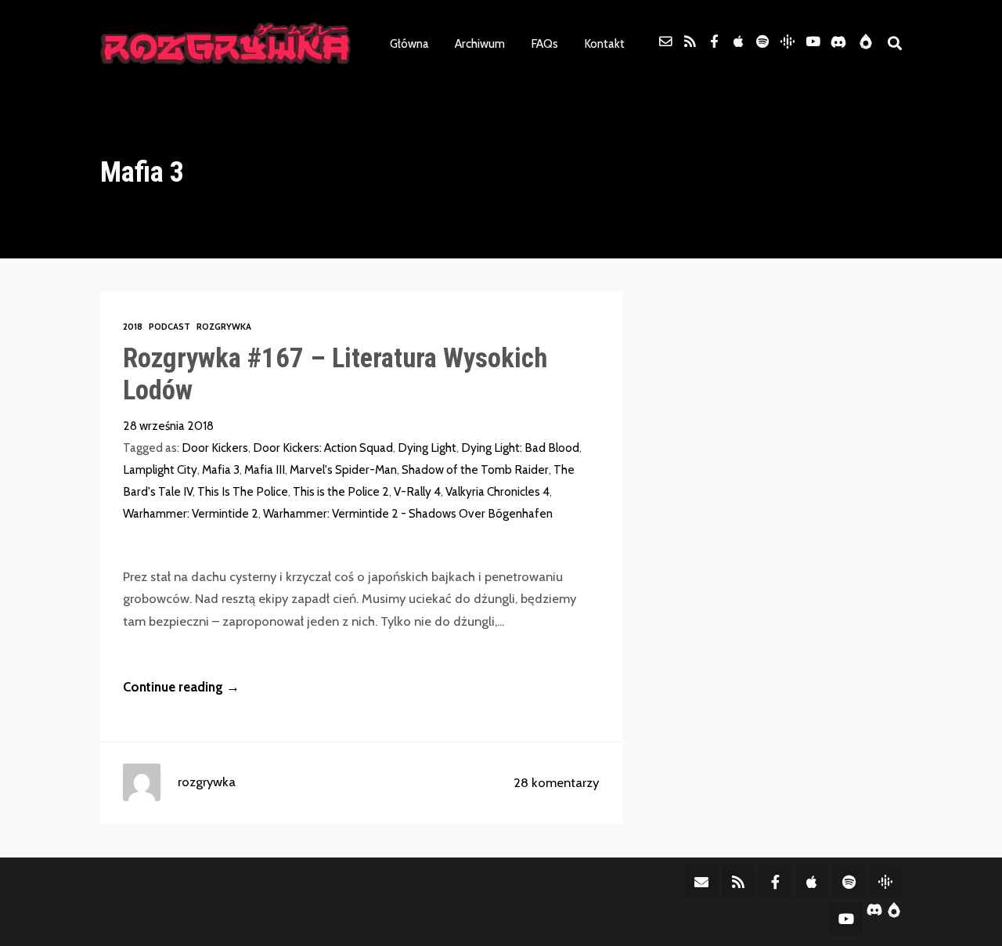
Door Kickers (215, 447)
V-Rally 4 (417, 491)
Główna (409, 43)
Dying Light (427, 447)
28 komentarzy (556, 782)
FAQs (544, 43)
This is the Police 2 (341, 491)
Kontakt (604, 43)
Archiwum (480, 43)
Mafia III (264, 469)
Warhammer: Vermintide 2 (190, 513)
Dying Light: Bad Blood (520, 447)
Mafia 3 (221, 469)
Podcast (169, 326)
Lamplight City (160, 469)
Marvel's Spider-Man (343, 469)
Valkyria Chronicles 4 (497, 491)
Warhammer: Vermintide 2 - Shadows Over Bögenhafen (408, 513)
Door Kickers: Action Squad (323, 447)
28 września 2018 (168, 425)
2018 (132, 326)
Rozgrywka (223, 326)
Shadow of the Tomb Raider (475, 469)
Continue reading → (181, 687)
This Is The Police (242, 491)
